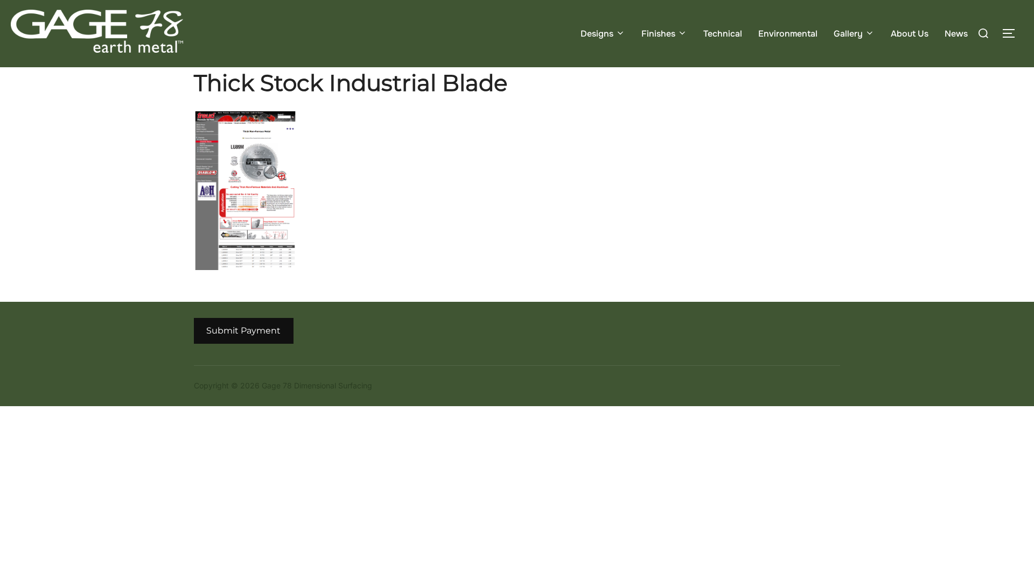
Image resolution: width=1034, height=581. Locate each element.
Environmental (788, 33)
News (956, 33)
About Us (909, 33)
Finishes (658, 33)
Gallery (848, 33)
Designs (597, 33)
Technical (722, 33)
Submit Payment (243, 330)
